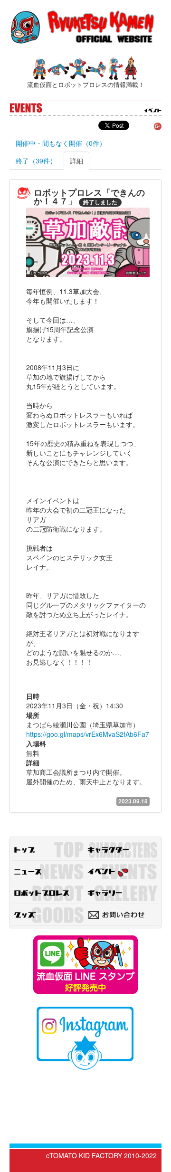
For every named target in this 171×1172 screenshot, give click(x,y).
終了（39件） (36, 160)
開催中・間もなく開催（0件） (61, 143)
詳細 (76, 160)
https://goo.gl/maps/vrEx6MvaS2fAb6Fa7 (87, 734)
